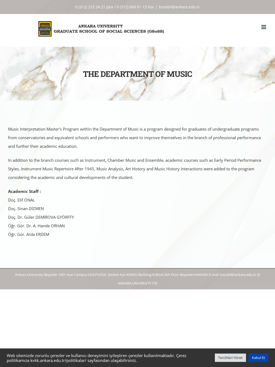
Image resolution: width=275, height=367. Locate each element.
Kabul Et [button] (258, 357)
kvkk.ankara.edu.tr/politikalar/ (58, 360)
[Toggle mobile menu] (264, 27)
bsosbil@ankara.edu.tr (179, 6)
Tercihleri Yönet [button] (230, 357)
